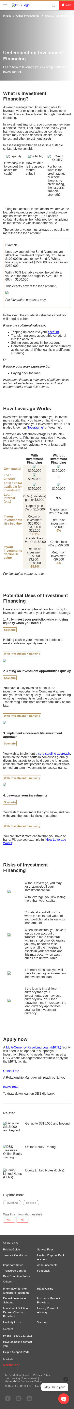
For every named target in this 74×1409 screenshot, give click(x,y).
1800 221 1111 (23, 1335)
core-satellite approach (54, 753)
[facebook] (8, 1398)
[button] (18, 1364)
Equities (31, 1202)
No (22, 1220)
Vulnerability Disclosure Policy (23, 1381)
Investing (12, 1202)
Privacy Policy (41, 1375)
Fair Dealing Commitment (21, 1378)
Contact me (11, 1071)
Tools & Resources (56, 15)
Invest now (10, 1087)
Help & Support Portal (16, 1351)
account (53, 332)
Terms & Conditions (17, 1375)
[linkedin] (29, 1398)
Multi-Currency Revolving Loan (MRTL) (33, 1047)
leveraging (35, 427)
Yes (9, 1220)
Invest (7, 15)
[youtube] (19, 1398)
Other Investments (27, 15)
